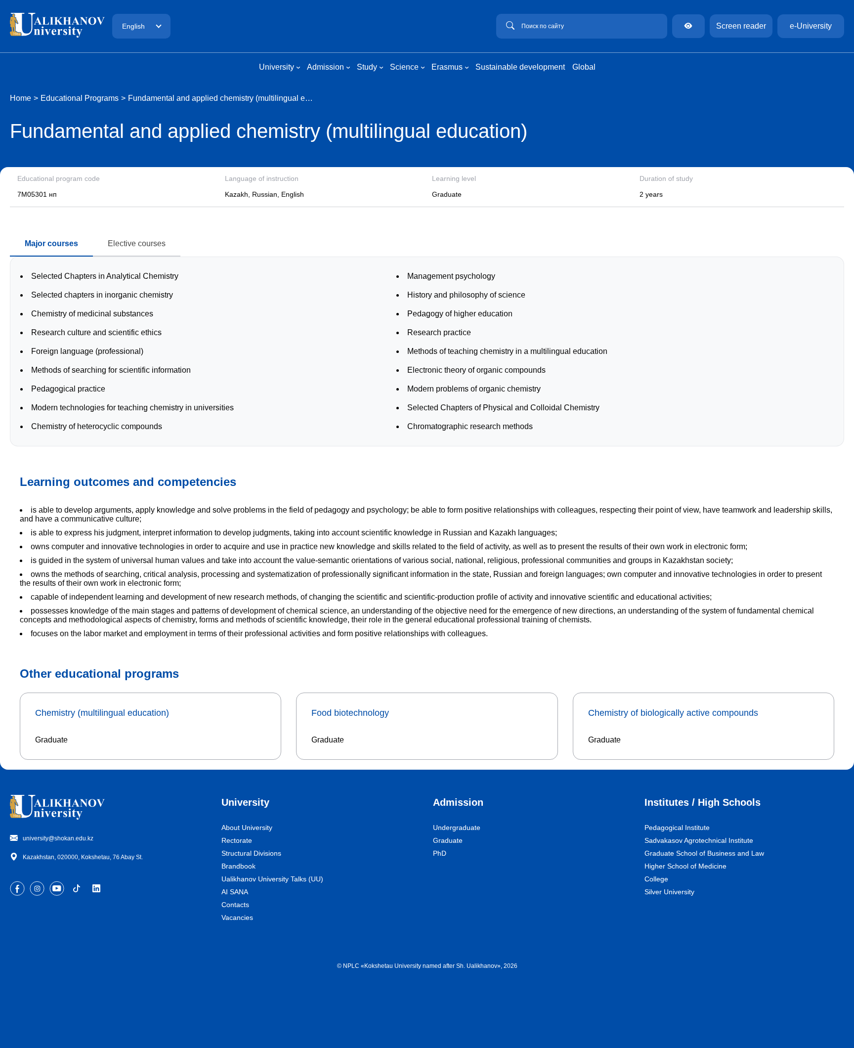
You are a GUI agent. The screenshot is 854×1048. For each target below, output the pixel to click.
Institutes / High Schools (702, 802)
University (245, 802)
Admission (458, 802)
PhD (439, 853)
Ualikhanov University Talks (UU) (272, 879)
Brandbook (238, 866)
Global (584, 67)
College (656, 879)
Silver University (669, 892)
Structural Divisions (251, 853)
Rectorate (236, 840)
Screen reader (741, 26)
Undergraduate (456, 827)
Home (20, 98)
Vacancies (237, 917)
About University (246, 827)
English (133, 26)
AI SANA (234, 892)
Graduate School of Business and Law (704, 853)
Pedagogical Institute (677, 827)
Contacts (235, 905)
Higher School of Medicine (685, 866)
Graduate (448, 840)
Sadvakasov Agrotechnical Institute (698, 840)
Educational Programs (80, 98)
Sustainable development (520, 67)
